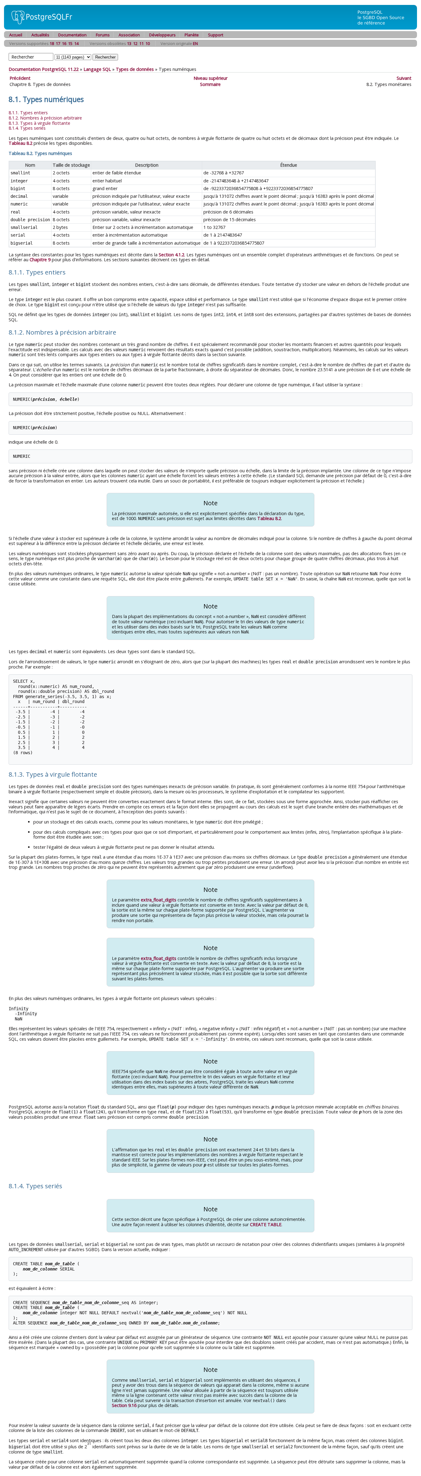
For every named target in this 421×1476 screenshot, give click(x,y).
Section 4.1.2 (171, 255)
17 (58, 43)
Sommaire (210, 84)
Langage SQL (97, 69)
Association (129, 35)
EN (195, 43)
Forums (103, 35)
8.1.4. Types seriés (27, 128)
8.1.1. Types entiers (28, 113)
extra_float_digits (158, 900)
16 (64, 43)
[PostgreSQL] (39, 28)
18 (52, 43)
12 (135, 43)
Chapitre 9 (40, 259)
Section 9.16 (124, 1405)
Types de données (135, 69)
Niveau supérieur (210, 78)
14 (76, 43)
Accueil (15, 35)
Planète (192, 35)
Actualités (40, 35)
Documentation (72, 35)
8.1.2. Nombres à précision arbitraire (45, 118)
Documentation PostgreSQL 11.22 (44, 69)
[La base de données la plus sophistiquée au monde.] (384, 28)
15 (70, 43)
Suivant (404, 78)
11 (141, 43)
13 (129, 43)
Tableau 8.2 (20, 143)
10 (147, 43)
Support (215, 35)
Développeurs (162, 35)
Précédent (20, 78)
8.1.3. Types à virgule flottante (39, 123)
